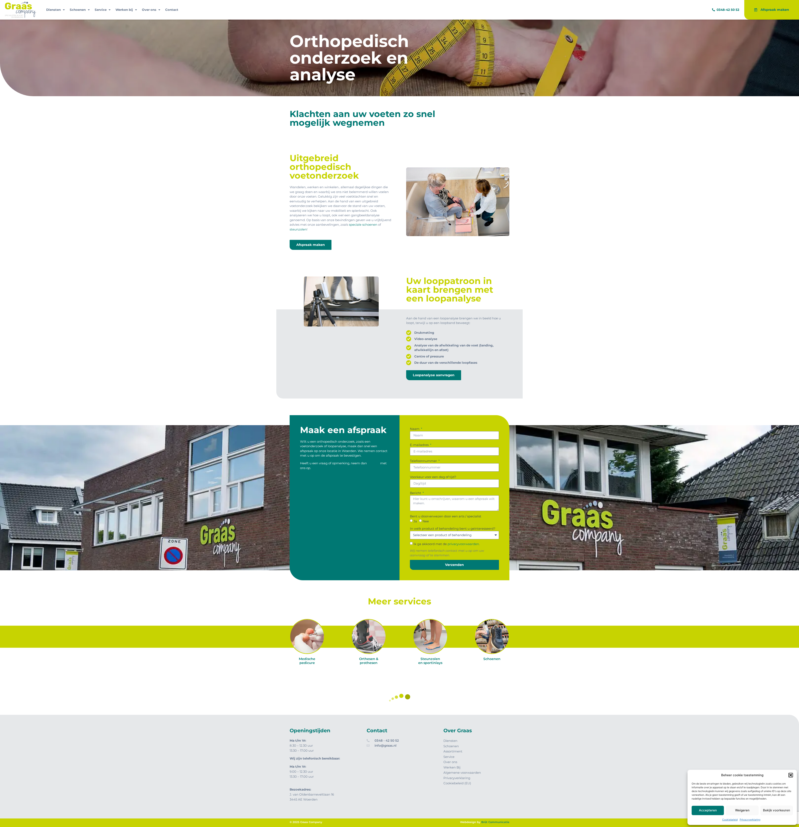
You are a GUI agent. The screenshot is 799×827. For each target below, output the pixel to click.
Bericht (416, 492)
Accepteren (708, 810)
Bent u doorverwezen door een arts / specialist (445, 516)
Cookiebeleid (730, 819)
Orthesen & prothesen (368, 661)
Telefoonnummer (424, 460)
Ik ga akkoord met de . (446, 544)
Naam (415, 428)
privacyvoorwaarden (463, 544)
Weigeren (742, 810)
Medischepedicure (307, 661)
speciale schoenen (363, 225)
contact (373, 463)
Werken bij (124, 10)
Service (101, 10)
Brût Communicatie (495, 822)
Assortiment (452, 751)
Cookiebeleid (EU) (457, 783)
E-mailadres (419, 444)
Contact (171, 10)
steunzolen (298, 229)
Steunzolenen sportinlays (430, 661)
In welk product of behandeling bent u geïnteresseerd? (452, 528)
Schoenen (78, 10)
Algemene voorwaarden (462, 773)
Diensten (53, 10)
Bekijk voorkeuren (776, 810)
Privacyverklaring (750, 819)
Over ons (149, 10)
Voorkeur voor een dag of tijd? (433, 476)
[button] (791, 775)
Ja (415, 521)
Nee (426, 521)
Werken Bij (451, 767)
